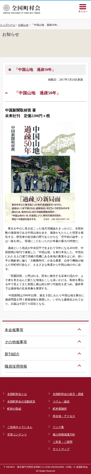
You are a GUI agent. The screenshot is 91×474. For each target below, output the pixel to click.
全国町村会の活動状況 (21, 401)
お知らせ (23, 24)
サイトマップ (61, 449)
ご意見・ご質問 (62, 442)
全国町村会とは (17, 394)
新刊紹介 (12, 354)
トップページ (7, 24)
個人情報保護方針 (64, 434)
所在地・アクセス (64, 416)
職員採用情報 (16, 366)
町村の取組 (14, 408)
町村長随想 (60, 408)
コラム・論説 (61, 401)
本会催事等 (14, 330)
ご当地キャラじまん (19, 427)
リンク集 (58, 427)
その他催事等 (16, 342)
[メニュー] (83, 8)
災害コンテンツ (17, 434)
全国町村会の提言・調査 (68, 394)
